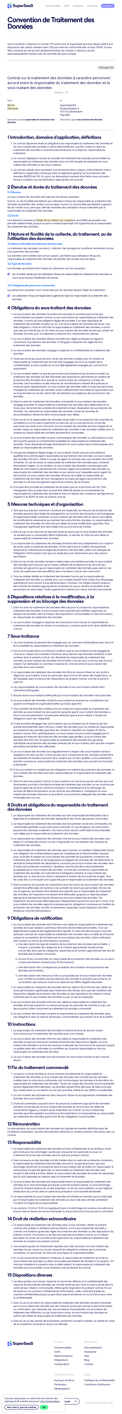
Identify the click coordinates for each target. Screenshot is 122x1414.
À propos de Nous (64, 1380)
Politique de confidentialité (99, 1380)
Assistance (78, 5)
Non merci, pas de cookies (21, 1407)
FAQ (86, 1356)
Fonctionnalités (52, 5)
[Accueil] (20, 5)
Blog (86, 1360)
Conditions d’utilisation (97, 1384)
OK (44, 1407)
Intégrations (61, 1360)
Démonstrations (63, 1356)
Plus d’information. (50, 1401)
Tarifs (66, 5)
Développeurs (62, 1388)
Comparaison (61, 1364)
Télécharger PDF (106, 68)
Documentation (93, 1347)
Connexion (92, 5)
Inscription (107, 5)
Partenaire (60, 1384)
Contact (88, 1364)
